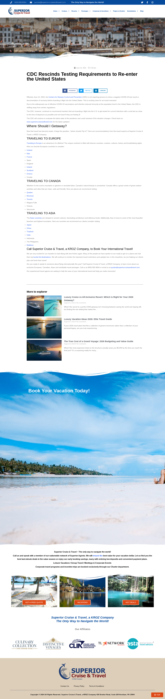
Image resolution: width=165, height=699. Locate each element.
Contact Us (65, 686)
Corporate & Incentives (101, 11)
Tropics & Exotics (119, 11)
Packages (84, 11)
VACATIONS (82, 602)
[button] (69, 91)
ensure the (98, 556)
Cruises (64, 11)
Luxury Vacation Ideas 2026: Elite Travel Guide (88, 319)
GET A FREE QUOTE (34, 602)
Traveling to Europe (34, 143)
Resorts (74, 11)
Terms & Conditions (96, 686)
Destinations (131, 11)
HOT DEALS (131, 602)
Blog (141, 11)
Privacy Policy (79, 686)
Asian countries (36, 218)
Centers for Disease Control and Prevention (65, 97)
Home (55, 11)
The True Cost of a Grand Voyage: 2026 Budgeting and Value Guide (98, 341)
